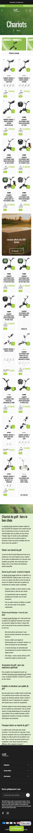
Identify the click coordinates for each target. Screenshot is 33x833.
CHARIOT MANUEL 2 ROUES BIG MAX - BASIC (8, 437)
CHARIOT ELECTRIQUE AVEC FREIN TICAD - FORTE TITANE (24, 479)
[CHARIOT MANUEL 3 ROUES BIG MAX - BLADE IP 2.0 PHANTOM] (9, 464)
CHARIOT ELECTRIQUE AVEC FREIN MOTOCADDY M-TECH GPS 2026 (8, 279)
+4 (24, 365)
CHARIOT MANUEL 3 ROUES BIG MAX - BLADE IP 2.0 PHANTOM (8, 479)
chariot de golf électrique (10, 618)
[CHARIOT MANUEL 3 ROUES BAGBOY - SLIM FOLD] (9, 66)
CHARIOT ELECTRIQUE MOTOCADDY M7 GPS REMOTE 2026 (9, 198)
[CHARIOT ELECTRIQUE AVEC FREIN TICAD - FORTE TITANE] (24, 464)
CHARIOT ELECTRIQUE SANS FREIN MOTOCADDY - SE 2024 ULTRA (8, 160)
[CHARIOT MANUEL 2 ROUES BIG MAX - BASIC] (9, 422)
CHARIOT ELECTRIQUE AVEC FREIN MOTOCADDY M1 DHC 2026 (8, 317)
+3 (8, 362)
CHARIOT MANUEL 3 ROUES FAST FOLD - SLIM (24, 437)
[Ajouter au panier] (13, 111)
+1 (8, 87)
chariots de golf (8, 526)
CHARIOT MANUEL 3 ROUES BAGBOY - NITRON (24, 80)
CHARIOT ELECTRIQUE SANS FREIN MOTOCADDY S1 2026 (24, 198)
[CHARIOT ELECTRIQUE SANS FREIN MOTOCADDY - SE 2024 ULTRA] (9, 145)
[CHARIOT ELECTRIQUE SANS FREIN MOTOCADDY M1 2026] (24, 107)
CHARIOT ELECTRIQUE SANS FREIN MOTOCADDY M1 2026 (24, 122)
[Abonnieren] (28, 795)
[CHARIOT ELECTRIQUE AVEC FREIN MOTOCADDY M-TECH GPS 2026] (9, 264)
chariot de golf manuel (9, 575)
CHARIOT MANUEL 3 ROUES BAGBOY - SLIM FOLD (8, 80)
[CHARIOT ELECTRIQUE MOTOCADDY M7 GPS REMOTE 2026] (9, 183)
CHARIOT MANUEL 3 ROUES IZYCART (8, 350)
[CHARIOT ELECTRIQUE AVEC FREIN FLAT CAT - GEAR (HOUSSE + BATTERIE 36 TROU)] (24, 339)
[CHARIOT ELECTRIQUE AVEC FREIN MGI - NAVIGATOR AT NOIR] (9, 385)
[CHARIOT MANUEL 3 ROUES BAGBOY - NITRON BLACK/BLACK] (9, 107)
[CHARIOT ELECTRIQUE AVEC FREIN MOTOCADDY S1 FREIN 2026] (24, 385)
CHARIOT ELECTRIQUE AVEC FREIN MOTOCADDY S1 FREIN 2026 (24, 400)
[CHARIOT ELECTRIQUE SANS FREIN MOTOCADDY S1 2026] (24, 183)
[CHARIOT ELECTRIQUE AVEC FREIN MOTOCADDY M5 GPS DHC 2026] (24, 264)
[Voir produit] (13, 70)
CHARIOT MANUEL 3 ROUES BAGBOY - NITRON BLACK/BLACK (8, 122)
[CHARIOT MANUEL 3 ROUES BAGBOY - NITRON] (24, 66)
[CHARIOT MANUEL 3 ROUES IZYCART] (9, 339)
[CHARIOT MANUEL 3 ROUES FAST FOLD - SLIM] (24, 422)
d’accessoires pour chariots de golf (16, 674)
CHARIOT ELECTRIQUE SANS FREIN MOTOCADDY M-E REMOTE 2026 (24, 160)
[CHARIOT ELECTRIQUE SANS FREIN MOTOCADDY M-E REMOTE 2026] (24, 145)
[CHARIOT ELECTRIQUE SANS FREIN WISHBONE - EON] (24, 302)
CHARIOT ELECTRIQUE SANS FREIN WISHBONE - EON (24, 314)
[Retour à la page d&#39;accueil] (13, 30)
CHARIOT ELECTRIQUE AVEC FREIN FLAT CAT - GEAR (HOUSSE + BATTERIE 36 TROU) (24, 355)
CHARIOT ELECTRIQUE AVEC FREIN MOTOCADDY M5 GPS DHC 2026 (24, 279)
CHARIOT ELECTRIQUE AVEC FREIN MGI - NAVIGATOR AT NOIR (8, 400)
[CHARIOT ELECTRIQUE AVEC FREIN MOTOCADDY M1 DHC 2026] (9, 302)
